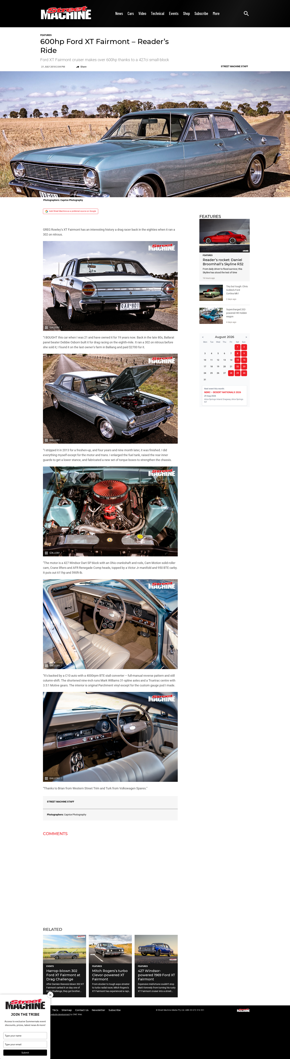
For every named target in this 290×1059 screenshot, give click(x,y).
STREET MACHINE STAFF (60, 801)
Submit (25, 1052)
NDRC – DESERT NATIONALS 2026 (222, 392)
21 (231, 366)
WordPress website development (55, 1014)
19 (218, 366)
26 (218, 373)
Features (46, 35)
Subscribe (201, 13)
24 (205, 373)
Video (142, 13)
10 (205, 360)
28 (231, 373)
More (216, 13)
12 (218, 360)
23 (244, 366)
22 (237, 366)
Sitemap (67, 1010)
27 (224, 373)
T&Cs (55, 1010)
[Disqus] (110, 879)
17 (205, 366)
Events (173, 13)
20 (224, 366)
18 (211, 366)
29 (237, 373)
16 (244, 360)
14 (231, 360)
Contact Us (82, 1010)
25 (211, 373)
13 (224, 360)
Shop (186, 13)
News (119, 13)
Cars (131, 13)
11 (211, 360)
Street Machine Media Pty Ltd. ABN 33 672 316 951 (181, 1010)
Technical (157, 13)
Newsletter (99, 1010)
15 (237, 360)
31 (205, 379)
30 (244, 373)
